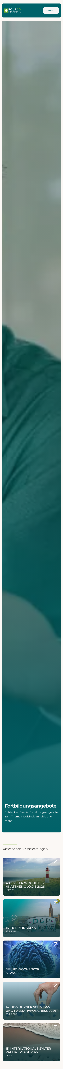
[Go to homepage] (12, 10)
